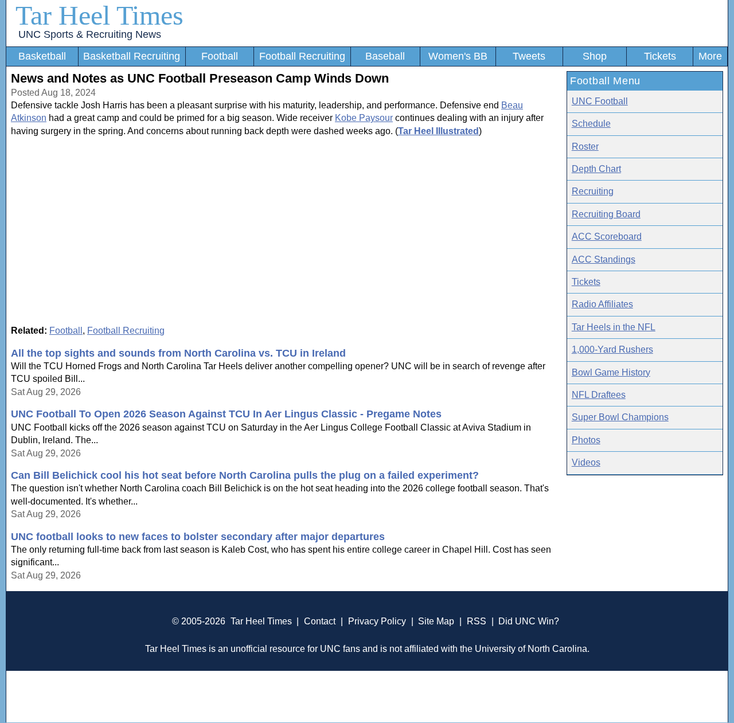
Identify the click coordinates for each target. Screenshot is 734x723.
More (710, 56)
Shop (595, 56)
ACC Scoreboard (607, 236)
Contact (319, 621)
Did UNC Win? (528, 621)
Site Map (436, 621)
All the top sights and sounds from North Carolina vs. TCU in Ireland (178, 353)
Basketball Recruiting (131, 56)
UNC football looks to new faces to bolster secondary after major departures (198, 536)
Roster (585, 146)
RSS (476, 621)
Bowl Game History (611, 372)
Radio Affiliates (602, 304)
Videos (586, 462)
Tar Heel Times (99, 15)
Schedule (591, 123)
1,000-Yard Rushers (612, 349)
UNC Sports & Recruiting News (89, 34)
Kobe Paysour (364, 118)
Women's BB (457, 56)
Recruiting (593, 191)
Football (219, 56)
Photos (586, 440)
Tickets (660, 56)
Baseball (385, 56)
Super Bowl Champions (620, 417)
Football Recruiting (302, 56)
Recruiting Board (606, 214)
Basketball (42, 56)
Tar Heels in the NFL (613, 327)
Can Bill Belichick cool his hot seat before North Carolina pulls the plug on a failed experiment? (245, 475)
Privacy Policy (377, 621)
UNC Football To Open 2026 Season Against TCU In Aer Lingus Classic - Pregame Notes (226, 414)
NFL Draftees (599, 395)
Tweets (529, 56)
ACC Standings (603, 259)
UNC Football (600, 101)
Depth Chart (596, 169)
